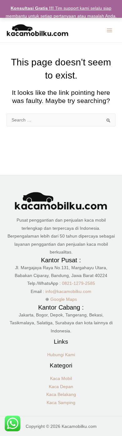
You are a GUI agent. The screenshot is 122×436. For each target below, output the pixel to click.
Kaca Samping (61, 402)
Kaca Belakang (61, 394)
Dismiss (61, 24)
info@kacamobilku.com (68, 291)
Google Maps (63, 299)
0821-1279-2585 (78, 283)
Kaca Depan (61, 386)
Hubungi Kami (61, 354)
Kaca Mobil (61, 378)
